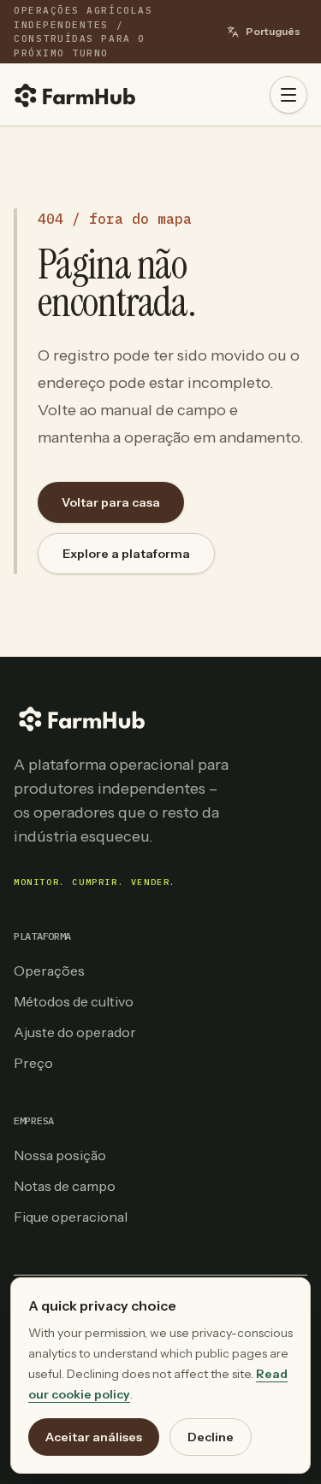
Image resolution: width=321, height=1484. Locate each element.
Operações (49, 970)
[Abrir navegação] (288, 95)
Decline (210, 1437)
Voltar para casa (111, 502)
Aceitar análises (93, 1437)
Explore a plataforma (126, 553)
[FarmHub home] (75, 95)
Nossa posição (60, 1155)
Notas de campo (65, 1185)
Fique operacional (71, 1216)
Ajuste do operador (75, 1032)
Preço (33, 1062)
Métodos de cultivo (74, 1001)
